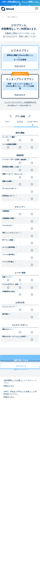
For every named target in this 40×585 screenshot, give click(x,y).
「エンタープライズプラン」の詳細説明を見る (20, 102)
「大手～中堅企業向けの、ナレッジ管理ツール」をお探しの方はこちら (20, 3)
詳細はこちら (8, 385)
